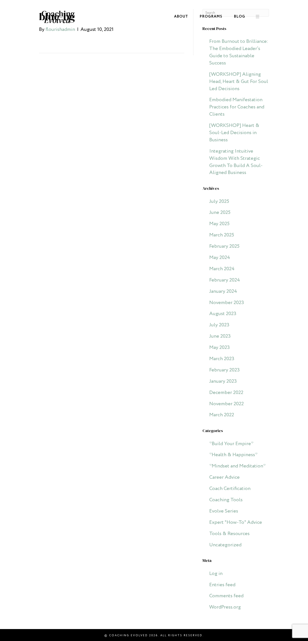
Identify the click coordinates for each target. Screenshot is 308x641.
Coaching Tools (226, 500)
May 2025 (219, 223)
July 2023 (219, 325)
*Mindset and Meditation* (237, 466)
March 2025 (221, 235)
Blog (239, 16)
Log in (216, 573)
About (181, 16)
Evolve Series (223, 511)
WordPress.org (225, 607)
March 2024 (221, 268)
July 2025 (219, 201)
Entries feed (222, 584)
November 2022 (226, 403)
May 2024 (219, 257)
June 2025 (219, 212)
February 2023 (224, 370)
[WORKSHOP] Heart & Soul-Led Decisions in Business (234, 133)
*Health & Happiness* (233, 454)
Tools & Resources (229, 533)
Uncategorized (225, 545)
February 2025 (224, 246)
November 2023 (226, 302)
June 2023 (220, 336)
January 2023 (223, 381)
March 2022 (221, 415)
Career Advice (224, 477)
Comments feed (226, 596)
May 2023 (219, 347)
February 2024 (224, 280)
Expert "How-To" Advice (235, 522)
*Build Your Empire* (231, 443)
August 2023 (222, 313)
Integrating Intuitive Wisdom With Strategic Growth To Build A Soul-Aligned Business (236, 162)
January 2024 (223, 291)
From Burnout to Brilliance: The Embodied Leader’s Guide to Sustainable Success (238, 52)
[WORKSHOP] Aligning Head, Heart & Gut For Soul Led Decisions (238, 81)
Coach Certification (230, 488)
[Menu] (256, 17)
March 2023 (221, 358)
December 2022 (226, 392)
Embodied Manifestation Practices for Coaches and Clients (236, 107)
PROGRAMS (211, 16)
